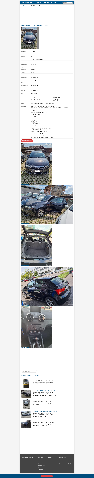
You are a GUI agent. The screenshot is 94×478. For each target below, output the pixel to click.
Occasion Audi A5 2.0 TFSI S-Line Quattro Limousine (45, 411)
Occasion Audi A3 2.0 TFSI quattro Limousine (43, 400)
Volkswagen (40, 469)
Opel (39, 467)
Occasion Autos (51, 460)
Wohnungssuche (62, 463)
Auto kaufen (38, 2)
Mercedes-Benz (41, 465)
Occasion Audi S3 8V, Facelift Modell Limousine (43, 420)
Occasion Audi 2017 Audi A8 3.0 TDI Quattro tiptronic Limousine (47, 390)
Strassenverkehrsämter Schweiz (66, 461)
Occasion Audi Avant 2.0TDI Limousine (41, 379)
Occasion (25, 5)
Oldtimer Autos (51, 461)
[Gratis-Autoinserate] (27, 3)
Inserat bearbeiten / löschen (28, 460)
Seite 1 (39, 432)
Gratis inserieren (48, 2)
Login (55, 2)
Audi (29, 5)
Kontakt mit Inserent (27, 140)
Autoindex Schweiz (63, 460)
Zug (21, 5)
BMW (39, 461)
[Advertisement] (47, 15)
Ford (39, 463)
